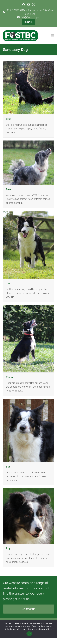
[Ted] (28, 244)
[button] (52, 36)
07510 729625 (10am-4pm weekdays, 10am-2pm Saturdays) (30, 12)
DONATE (29, 22)
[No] (53, 628)
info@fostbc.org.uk (30, 17)
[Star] (28, 87)
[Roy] (28, 515)
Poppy (9, 377)
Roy (8, 548)
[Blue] (28, 162)
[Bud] (28, 430)
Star (8, 118)
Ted (8, 283)
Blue (8, 189)
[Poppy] (28, 338)
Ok (29, 633)
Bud (8, 466)
